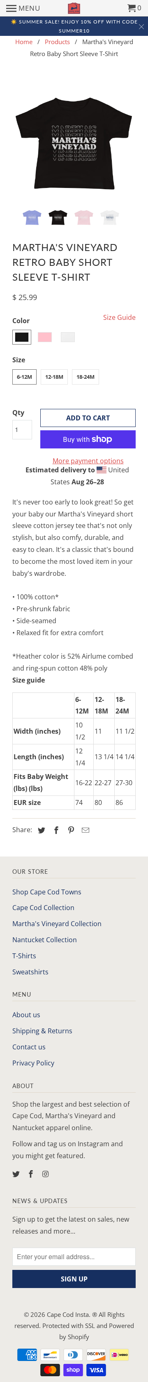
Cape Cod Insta (68, 1314)
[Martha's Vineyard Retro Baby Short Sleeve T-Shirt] (74, 139)
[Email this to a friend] (84, 830)
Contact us (29, 1046)
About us (26, 1014)
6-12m (24, 376)
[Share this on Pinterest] (69, 830)
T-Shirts (24, 955)
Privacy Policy (33, 1063)
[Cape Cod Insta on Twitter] (16, 1174)
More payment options (88, 460)
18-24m (85, 376)
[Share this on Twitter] (40, 830)
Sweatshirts (30, 971)
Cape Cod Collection (43, 907)
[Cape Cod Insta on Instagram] (46, 1174)
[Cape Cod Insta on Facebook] (31, 1174)
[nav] (23, 8)
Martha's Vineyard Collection (57, 923)
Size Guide (119, 317)
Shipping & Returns (42, 1030)
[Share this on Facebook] (55, 830)
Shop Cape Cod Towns (46, 891)
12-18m (54, 376)
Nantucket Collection (44, 939)
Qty (18, 412)
